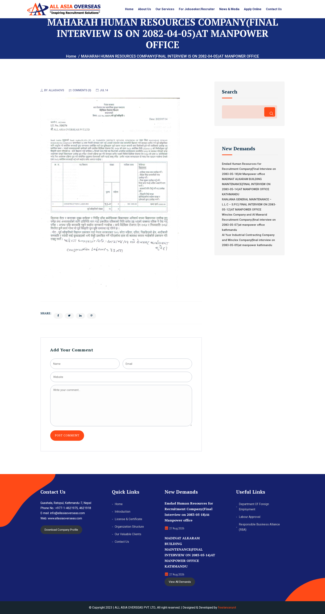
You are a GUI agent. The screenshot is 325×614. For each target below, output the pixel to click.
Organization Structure (129, 526)
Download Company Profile (61, 529)
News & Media (229, 9)
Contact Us (274, 9)
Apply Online (252, 9)
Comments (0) (82, 90)
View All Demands (180, 582)
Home (129, 9)
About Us (144, 9)
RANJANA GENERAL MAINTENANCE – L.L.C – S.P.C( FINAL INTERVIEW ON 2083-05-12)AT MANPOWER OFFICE (249, 204)
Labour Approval (249, 517)
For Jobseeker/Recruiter (197, 9)
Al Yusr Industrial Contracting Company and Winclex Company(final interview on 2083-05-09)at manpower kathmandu (248, 240)
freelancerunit (227, 607)
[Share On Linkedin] (80, 316)
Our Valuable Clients (128, 534)
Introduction (122, 511)
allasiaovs (56, 90)
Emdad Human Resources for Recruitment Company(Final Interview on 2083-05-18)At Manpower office (249, 169)
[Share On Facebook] (58, 316)
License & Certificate (128, 519)
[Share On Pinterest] (91, 316)
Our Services (165, 9)
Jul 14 (104, 90)
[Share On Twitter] (69, 316)
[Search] (269, 112)
